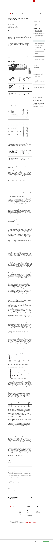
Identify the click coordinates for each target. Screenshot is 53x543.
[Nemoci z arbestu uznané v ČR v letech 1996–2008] (20, 374)
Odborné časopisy (13, 16)
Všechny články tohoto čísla (37, 41)
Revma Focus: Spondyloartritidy (37, 100)
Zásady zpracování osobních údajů (32, 522)
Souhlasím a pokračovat (46, 541)
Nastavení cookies (12, 512)
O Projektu (11, 510)
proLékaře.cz (4, 1)
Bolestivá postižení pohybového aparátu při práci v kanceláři (39, 54)
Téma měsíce (20, 514)
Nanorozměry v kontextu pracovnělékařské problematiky (39, 51)
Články (22, 13)
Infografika (20, 512)
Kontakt (10, 508)
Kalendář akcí (37, 511)
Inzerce (10, 509)
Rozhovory (20, 511)
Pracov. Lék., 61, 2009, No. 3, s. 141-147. (16, 27)
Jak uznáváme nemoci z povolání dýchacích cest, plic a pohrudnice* (39, 56)
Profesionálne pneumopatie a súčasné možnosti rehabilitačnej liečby (40, 53)
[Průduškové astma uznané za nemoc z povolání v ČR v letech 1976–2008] (20, 356)
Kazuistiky (20, 513)
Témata (31, 13)
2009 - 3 (20, 16)
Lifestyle (20, 510)
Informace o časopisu (37, 67)
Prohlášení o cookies (12, 511)
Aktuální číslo (35, 65)
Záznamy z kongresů (29, 515)
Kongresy (34, 13)
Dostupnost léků (38, 512)
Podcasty (39, 13)
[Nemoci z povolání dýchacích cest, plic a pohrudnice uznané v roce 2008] (20, 123)
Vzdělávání (25, 13)
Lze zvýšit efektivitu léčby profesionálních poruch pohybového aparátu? (39, 47)
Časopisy (28, 13)
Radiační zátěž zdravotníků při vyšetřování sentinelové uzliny (25, 496)
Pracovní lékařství (17, 16)
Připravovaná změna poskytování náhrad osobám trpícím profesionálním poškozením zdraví (39, 59)
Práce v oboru (43, 13)
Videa (37, 13)
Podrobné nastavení (39, 541)
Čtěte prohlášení (26, 522)
